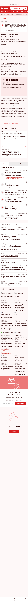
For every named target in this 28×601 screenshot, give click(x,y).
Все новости (4, 11)
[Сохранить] (26, 170)
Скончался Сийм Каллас (8, 262)
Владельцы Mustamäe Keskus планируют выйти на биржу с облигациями (12, 185)
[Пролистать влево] (2, 146)
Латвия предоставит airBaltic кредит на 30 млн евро (7, 368)
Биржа (6, 182)
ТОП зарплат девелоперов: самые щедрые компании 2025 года (21, 325)
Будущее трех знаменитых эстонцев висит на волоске (7, 305)
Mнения (3, 281)
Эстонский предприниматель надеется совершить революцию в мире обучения (13, 174)
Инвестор (17, 11)
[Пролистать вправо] (25, 146)
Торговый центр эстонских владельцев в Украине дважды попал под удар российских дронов (11, 238)
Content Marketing (19, 363)
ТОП (16, 320)
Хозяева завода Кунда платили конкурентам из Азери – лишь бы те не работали (13, 217)
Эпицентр (11, 11)
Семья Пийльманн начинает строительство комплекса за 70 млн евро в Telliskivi (14, 208)
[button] (8, 403)
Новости (7, 170)
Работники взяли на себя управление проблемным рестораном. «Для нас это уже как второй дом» (7, 326)
